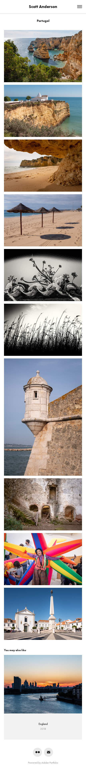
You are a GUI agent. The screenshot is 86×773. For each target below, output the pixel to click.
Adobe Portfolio (49, 762)
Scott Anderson (43, 6)
